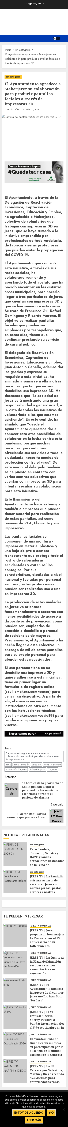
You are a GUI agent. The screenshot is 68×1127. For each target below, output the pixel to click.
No (51, 1113)
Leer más (34, 1120)
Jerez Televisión (21, 764)
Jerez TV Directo (52, 764)
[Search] (64, 38)
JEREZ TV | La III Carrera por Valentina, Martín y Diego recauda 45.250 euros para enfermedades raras (47, 1074)
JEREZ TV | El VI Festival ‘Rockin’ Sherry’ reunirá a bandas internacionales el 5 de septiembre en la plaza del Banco (47, 1021)
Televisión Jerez (37, 769)
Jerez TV (36, 764)
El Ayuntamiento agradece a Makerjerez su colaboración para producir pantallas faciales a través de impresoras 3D (32, 756)
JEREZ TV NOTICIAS (40, 925)
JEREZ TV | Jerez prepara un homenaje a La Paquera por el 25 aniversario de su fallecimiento (47, 938)
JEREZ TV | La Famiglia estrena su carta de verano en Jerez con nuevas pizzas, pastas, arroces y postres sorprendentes (46, 886)
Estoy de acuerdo (28, 1113)
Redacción (13, 109)
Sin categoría (13, 76)
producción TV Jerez (16, 769)
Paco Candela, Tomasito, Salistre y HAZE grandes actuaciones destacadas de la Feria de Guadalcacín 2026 (47, 859)
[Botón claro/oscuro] (56, 38)
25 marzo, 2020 (31, 109)
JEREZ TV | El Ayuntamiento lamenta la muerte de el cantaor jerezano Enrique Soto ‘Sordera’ (47, 992)
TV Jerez (52, 769)
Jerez (8, 764)
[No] (63, 1109)
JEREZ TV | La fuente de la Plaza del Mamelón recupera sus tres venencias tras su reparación (47, 965)
